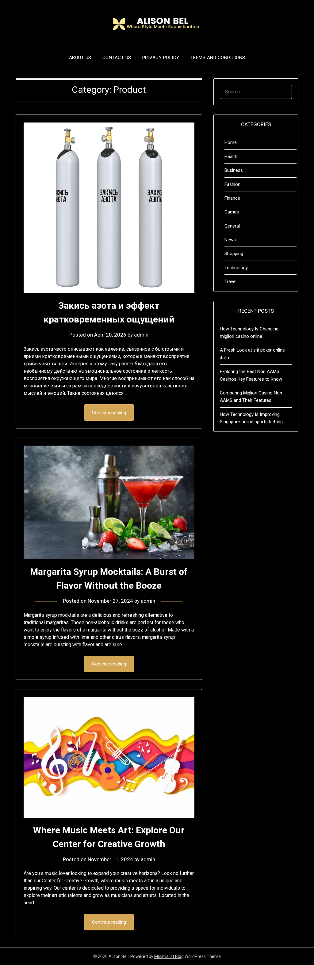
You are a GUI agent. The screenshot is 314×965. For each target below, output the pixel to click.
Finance (232, 198)
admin (141, 335)
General (232, 226)
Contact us (116, 57)
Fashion (232, 184)
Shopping (233, 253)
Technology (236, 267)
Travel (230, 281)
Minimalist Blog (169, 956)
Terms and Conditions (217, 57)
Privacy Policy (160, 57)
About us (80, 57)
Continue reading (109, 412)
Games (231, 212)
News (230, 240)
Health (230, 156)
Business (233, 170)
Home (230, 142)
